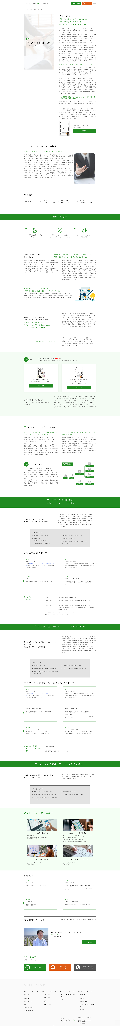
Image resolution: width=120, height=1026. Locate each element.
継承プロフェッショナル (67, 991)
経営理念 (82, 998)
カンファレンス (28, 1001)
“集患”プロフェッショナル (35, 563)
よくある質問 (46, 997)
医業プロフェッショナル (85, 991)
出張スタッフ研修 (29, 1007)
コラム (63, 999)
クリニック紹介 (47, 1004)
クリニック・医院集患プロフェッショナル (34, 9)
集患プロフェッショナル (31, 991)
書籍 (25, 1004)
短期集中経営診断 (29, 1010)
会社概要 (82, 1009)
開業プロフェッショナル (49, 991)
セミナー (26, 998)
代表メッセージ (84, 1001)
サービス (26, 994)
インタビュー (46, 994)
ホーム (25, 9)
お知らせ (45, 1001)
